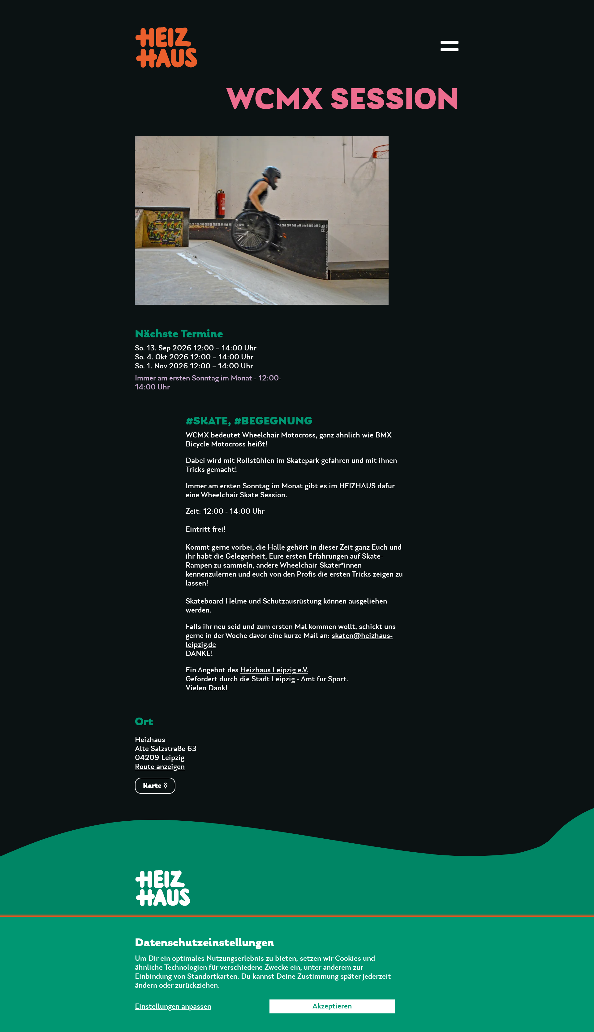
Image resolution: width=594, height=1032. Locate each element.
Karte (153, 785)
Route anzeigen (160, 767)
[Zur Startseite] (297, 888)
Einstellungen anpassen (173, 1006)
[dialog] (297, 974)
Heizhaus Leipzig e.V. (274, 670)
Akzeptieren (332, 1006)
